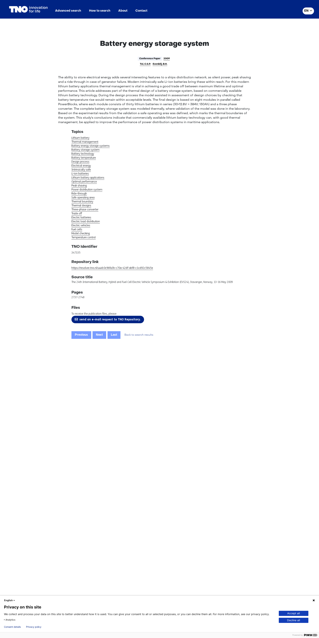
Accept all (293, 613)
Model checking (80, 233)
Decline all (293, 620)
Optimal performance (84, 181)
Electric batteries (81, 217)
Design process (80, 161)
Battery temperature (83, 157)
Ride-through (79, 193)
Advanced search (68, 10)
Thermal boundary (82, 201)
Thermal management (84, 141)
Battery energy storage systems (90, 145)
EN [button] (306, 10)
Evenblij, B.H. (160, 64)
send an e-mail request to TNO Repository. (110, 319)
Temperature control (83, 237)
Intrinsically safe (81, 169)
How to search (99, 10)
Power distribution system (86, 189)
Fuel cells (76, 229)
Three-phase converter (84, 209)
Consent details (12, 627)
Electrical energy (81, 165)
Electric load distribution (85, 221)
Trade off (76, 213)
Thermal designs (81, 205)
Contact (141, 10)
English (8, 600)
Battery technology (82, 153)
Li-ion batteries (80, 173)
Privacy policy (33, 627)
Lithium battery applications (87, 177)
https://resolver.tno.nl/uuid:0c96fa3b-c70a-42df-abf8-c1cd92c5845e (112, 267)
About (122, 10)
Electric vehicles (80, 225)
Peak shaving (79, 185)
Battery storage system (85, 149)
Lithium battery (80, 137)
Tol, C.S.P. (145, 64)
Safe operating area (83, 197)
